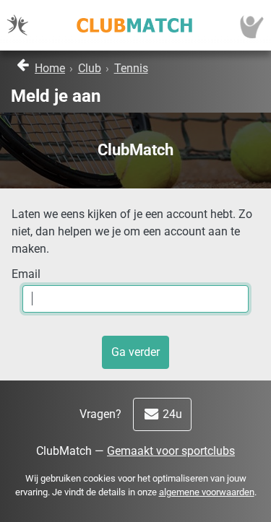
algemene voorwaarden (206, 492)
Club (89, 68)
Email (26, 274)
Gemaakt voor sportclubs (171, 451)
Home (50, 68)
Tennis (131, 68)
